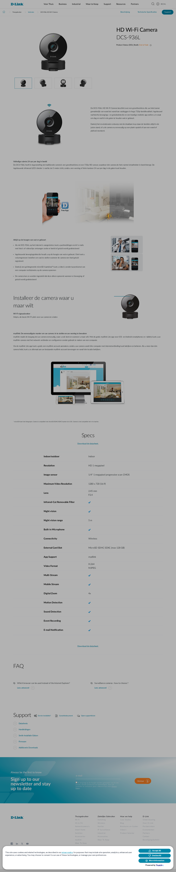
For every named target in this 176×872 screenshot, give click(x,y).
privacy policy (67, 852)
